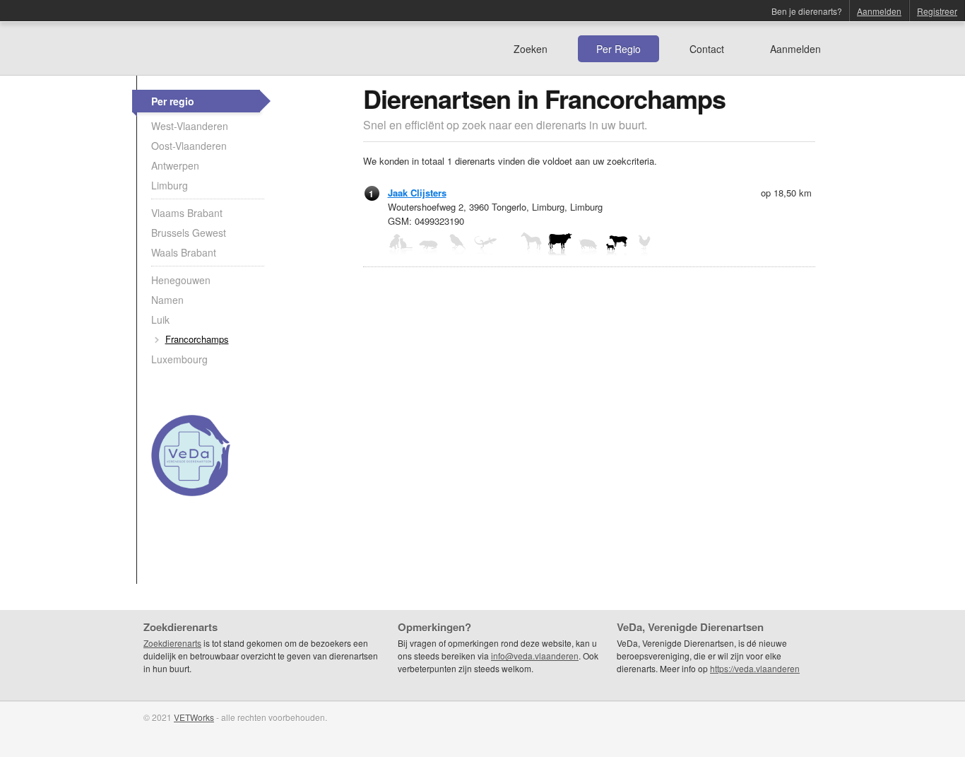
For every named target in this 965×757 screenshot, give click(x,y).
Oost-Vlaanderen (189, 145)
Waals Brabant (183, 252)
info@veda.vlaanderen (535, 656)
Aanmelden (879, 11)
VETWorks (194, 717)
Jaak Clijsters (417, 192)
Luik (160, 319)
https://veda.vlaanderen (755, 668)
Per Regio (618, 49)
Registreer (937, 11)
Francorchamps (197, 339)
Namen (167, 299)
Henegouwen (181, 280)
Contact (706, 49)
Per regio (172, 101)
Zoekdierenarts (172, 643)
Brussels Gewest (188, 232)
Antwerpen (175, 165)
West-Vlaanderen (189, 125)
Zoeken (530, 49)
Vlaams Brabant (187, 212)
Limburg (169, 185)
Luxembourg (179, 359)
